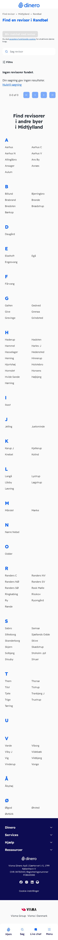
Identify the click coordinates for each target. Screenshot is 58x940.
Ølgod (8, 807)
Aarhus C (37, 147)
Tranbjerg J (38, 693)
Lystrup (36, 476)
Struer (35, 659)
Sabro (8, 628)
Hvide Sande (12, 376)
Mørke (35, 510)
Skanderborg (12, 640)
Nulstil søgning (12, 84)
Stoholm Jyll (39, 653)
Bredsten (10, 206)
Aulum (8, 172)
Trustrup (36, 699)
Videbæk (37, 751)
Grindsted (37, 317)
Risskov (36, 594)
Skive (35, 640)
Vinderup (10, 764)
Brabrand (10, 199)
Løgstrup (37, 482)
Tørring (9, 705)
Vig (7, 758)
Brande (36, 199)
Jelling (8, 426)
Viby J (8, 751)
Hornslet (10, 370)
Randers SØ (12, 587)
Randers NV (38, 575)
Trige (8, 699)
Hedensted (38, 352)
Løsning (9, 488)
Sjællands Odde (41, 634)
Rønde (9, 606)
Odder (8, 553)
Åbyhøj (9, 785)
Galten (9, 305)
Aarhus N (10, 153)
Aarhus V (37, 153)
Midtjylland (23, 14)
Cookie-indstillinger (29, 891)
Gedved (36, 305)
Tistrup (36, 687)
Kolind (35, 454)
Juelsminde (38, 426)
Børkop (9, 212)
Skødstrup (38, 646)
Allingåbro (11, 159)
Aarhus (9, 147)
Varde (8, 745)
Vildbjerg (37, 758)
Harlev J (36, 345)
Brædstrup (38, 206)
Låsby (8, 482)
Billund (9, 193)
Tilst (7, 687)
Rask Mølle (38, 587)
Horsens (36, 370)
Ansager (9, 165)
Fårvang (10, 283)
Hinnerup (37, 358)
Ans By (36, 159)
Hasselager (11, 352)
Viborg (35, 745)
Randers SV (38, 581)
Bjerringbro (38, 193)
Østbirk (9, 813)
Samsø (36, 628)
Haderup (10, 339)
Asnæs (35, 165)
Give (7, 311)
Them (8, 681)
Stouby (9, 659)
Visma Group (18, 915)
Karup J (9, 448)
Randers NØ (12, 581)
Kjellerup (37, 448)
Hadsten (36, 339)
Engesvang (11, 262)
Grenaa (36, 311)
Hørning (9, 383)
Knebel (9, 454)
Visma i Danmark (37, 915)
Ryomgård (38, 600)
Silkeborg (10, 634)
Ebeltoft (9, 255)
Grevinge (10, 317)
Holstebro (37, 364)
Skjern (8, 646)
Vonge (35, 764)
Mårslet (9, 510)
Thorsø (36, 681)
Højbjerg (36, 376)
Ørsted (35, 807)
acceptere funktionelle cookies (22, 39)
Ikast (8, 404)
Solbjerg (10, 653)
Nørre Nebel (12, 532)
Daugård (10, 234)
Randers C (11, 575)
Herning (9, 358)
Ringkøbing (11, 594)
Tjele (7, 693)
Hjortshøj (10, 364)
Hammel (10, 345)
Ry (6, 600)
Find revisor (8, 14)
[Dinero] (2, 926)
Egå (34, 255)
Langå (8, 476)
